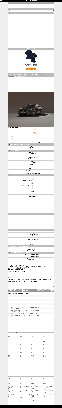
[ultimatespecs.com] (31, 0)
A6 (20, 4)
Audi (18, 4)
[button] (53, 60)
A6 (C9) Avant (23, 4)
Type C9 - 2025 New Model (34, 146)
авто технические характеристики (12, 4)
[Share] (53, 3)
